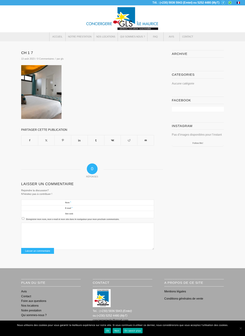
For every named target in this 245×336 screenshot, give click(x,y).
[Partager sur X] (46, 140)
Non (116, 330)
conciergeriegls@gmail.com (110, 320)
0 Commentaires (45, 58)
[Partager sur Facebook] (29, 140)
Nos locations (30, 305)
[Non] (240, 328)
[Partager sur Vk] (112, 140)
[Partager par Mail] (145, 140)
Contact (26, 296)
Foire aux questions (33, 300)
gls (62, 58)
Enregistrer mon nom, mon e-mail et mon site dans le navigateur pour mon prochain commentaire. (72, 219)
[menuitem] (223, 2)
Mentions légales (175, 291)
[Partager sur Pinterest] (63, 140)
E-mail (68, 208)
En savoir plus (133, 330)
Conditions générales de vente (183, 298)
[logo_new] (122, 18)
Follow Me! (197, 143)
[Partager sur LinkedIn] (79, 140)
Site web (69, 214)
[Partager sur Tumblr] (96, 140)
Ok (107, 330)
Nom (68, 202)
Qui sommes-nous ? (34, 315)
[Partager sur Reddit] (129, 140)
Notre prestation (31, 310)
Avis (24, 291)
